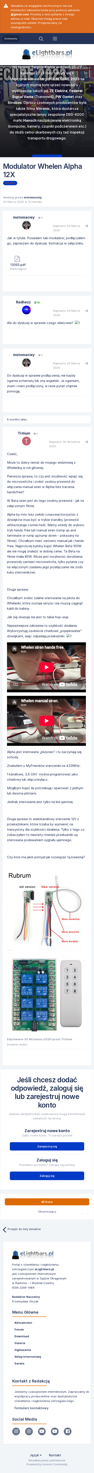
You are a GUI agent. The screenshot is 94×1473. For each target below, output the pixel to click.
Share (48, 1202)
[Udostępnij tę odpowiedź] (86, 226)
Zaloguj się (47, 1175)
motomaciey (33, 197)
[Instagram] (16, 1431)
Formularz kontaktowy (31, 1408)
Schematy (35, 201)
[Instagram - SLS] (29, 1431)
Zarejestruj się (47, 1146)
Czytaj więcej (54, 148)
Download (21, 1336)
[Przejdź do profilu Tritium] (26, 441)
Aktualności (23, 1322)
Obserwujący (47, 1211)
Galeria (19, 1343)
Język (35, 1455)
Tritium (24, 433)
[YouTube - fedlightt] (55, 1431)
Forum (19, 1329)
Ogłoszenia (22, 1350)
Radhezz (23, 302)
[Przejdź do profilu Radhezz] (26, 310)
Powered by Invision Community (47, 1464)
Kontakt (55, 1455)
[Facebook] (67, 1431)
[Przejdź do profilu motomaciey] (26, 225)
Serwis (19, 1363)
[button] (79, 112)
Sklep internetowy (27, 1356)
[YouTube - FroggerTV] (42, 1431)
